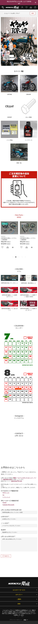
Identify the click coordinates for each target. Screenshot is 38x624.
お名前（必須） (4, 516)
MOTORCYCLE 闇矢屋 (12, 7)
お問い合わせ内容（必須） (7, 536)
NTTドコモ (6, 492)
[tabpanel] (19, 41)
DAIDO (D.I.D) (23, 236)
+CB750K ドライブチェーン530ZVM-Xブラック (27, 238)
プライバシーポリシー (16, 620)
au (3, 495)
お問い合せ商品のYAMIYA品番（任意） (11, 510)
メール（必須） (4, 523)
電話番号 (3, 530)
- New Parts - (19, 216)
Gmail (4, 502)
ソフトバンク (6, 497)
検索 (32, 13)
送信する (7, 556)
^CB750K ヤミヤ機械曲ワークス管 (9, 238)
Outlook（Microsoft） (8, 505)
